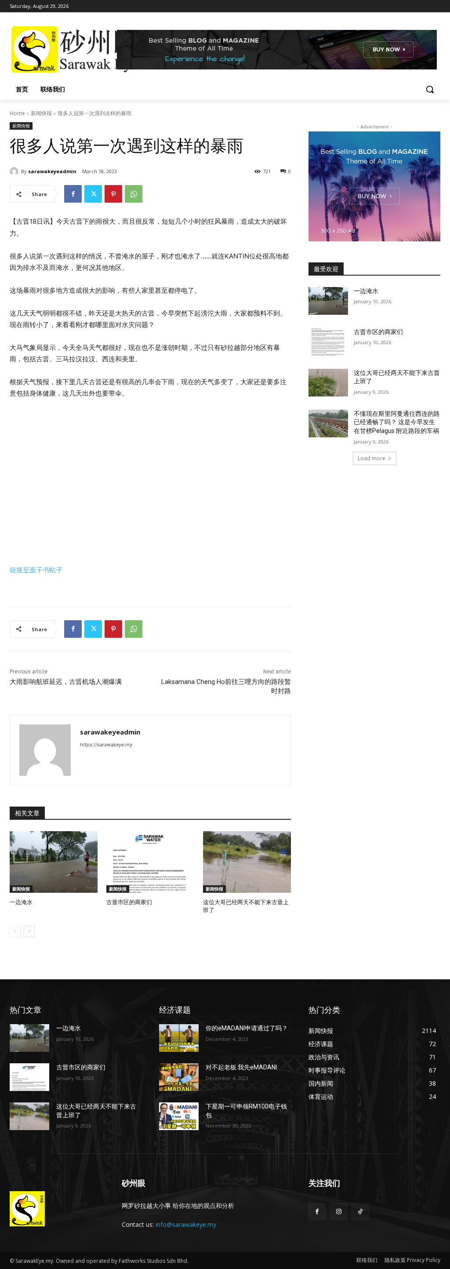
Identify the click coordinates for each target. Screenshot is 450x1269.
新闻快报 (41, 113)
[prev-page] (15, 931)
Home (17, 113)
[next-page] (29, 931)
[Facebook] (73, 194)
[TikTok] (360, 1211)
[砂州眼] (61, 50)
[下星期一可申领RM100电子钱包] (179, 1116)
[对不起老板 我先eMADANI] (179, 1077)
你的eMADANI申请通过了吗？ (247, 1028)
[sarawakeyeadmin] (15, 171)
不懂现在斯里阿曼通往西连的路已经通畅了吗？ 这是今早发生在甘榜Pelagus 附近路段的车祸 (397, 422)
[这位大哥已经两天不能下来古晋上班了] (247, 862)
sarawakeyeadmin (52, 171)
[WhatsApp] (133, 194)
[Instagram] (338, 1211)
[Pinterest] (113, 194)
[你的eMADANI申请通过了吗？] (179, 1038)
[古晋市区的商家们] (150, 862)
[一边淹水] (54, 862)
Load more (371, 458)
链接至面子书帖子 (36, 570)
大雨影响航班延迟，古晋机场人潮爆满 (66, 682)
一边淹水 (21, 902)
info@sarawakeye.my (186, 1224)
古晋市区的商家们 (129, 902)
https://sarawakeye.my (106, 745)
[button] (429, 89)
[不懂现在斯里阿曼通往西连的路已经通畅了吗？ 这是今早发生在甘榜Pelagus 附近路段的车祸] (328, 423)
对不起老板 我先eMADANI (241, 1067)
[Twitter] (93, 194)
